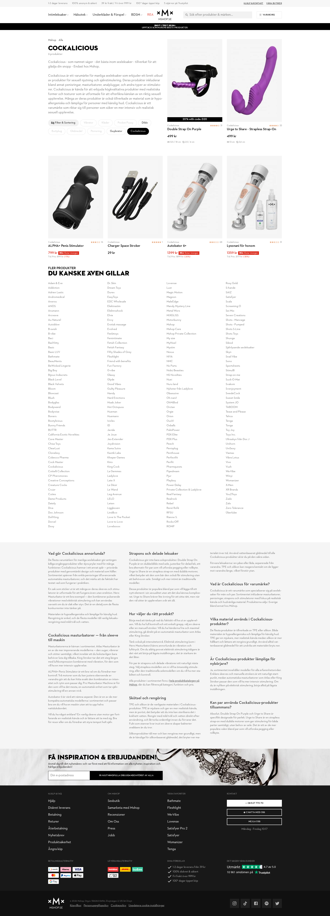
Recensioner (116, 814)
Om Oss (113, 821)
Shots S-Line (233, 329)
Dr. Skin (111, 283)
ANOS (52, 306)
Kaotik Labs (114, 453)
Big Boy (52, 370)
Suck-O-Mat (233, 379)
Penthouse (173, 453)
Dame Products (57, 499)
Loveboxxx (113, 526)
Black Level (54, 379)
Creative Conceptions (61, 480)
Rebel (170, 503)
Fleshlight (113, 356)
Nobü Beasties (175, 370)
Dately (52, 503)
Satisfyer (231, 297)
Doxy (51, 526)
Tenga (229, 421)
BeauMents (55, 361)
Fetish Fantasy (115, 347)
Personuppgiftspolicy (96, 905)
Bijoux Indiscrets (57, 375)
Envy (110, 320)
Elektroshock (115, 310)
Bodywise (53, 411)
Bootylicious (55, 421)
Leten (110, 503)
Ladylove (112, 476)
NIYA (170, 356)
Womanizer (232, 480)
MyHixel (171, 343)
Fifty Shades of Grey (119, 352)
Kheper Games (116, 457)
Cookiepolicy (118, 905)
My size (171, 338)
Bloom (52, 388)
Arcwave (53, 315)
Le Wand (112, 489)
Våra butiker (274, 3)
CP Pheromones (58, 476)
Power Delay (174, 485)
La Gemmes (114, 471)
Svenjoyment (233, 388)
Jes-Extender (115, 439)
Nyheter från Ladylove (180, 388)
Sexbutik (114, 801)
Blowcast (53, 393)
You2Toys (231, 494)
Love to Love (115, 522)
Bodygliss (53, 402)
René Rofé (173, 508)
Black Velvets (56, 384)
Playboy (171, 480)
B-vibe (52, 333)
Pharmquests (174, 466)
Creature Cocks (57, 485)
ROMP (171, 526)
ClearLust (54, 448)
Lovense (172, 283)
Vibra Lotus (232, 457)
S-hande (230, 288)
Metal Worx (173, 310)
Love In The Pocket (118, 517)
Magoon (171, 297)
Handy (111, 393)
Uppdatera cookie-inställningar (146, 905)
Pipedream (173, 471)
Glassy (111, 375)
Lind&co (112, 512)
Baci (50, 338)
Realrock (172, 499)
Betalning (54, 814)
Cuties (52, 494)
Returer (53, 821)
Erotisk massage (116, 324)
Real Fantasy (174, 494)
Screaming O (233, 306)
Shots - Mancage (235, 320)
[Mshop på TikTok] (245, 903)
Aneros (52, 301)
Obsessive (173, 393)
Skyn (228, 352)
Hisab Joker (114, 402)
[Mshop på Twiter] (277, 903)
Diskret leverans (59, 808)
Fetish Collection (117, 343)
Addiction (54, 288)
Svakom (230, 384)
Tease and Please (236, 411)
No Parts (172, 366)
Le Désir (112, 485)
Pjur (169, 476)
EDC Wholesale (116, 301)
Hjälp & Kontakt (253, 3)
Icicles (111, 421)
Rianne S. (172, 517)
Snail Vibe (231, 356)
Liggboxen (113, 508)
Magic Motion (175, 292)
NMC (170, 361)
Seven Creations (235, 315)
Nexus (170, 352)
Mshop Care (174, 329)
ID (108, 425)
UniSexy (230, 448)
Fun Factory (114, 366)
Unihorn (230, 444)
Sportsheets (233, 366)
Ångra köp (55, 849)
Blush (51, 398)
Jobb (111, 835)
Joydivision (113, 444)
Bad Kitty (53, 343)
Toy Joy (230, 430)
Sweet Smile (233, 398)
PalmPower (173, 430)
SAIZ (229, 292)
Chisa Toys (54, 444)
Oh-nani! (172, 398)
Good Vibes (114, 384)
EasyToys (112, 297)
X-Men (229, 485)
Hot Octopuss (115, 407)
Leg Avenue (114, 494)
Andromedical (56, 297)
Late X (111, 480)
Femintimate (114, 338)
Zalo (228, 503)
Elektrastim (114, 306)
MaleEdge (173, 301)
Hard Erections (116, 398)
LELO (110, 499)
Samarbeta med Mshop (124, 808)
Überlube (231, 512)
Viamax (230, 453)
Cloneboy (54, 453)
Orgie (170, 411)
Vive (228, 462)
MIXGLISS (173, 315)
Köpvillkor (75, 905)
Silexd (229, 343)
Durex (111, 292)
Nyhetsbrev (56, 835)
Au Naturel (54, 320)
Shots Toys (232, 333)
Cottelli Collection (59, 471)
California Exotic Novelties (63, 434)
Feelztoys (112, 333)
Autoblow (54, 324)
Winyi (229, 476)
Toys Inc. (231, 434)
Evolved (112, 329)
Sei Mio (230, 310)
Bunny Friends (56, 425)
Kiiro (110, 462)
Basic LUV (54, 352)
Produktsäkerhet (59, 842)
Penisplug (172, 448)
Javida (111, 430)
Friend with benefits (119, 361)
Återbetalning (58, 828)
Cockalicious (55, 466)
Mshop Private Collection (181, 333)
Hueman (112, 411)
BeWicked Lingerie (59, 366)
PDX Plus (172, 439)
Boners (52, 416)
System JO (232, 402)
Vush (229, 466)
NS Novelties (174, 375)
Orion (170, 416)
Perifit (170, 462)
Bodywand (54, 407)
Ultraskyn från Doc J (237, 439)
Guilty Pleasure (116, 388)
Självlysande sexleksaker (240, 347)
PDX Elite (172, 434)
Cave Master (55, 439)
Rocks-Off (173, 522)
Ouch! (170, 421)
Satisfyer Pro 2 (177, 828)
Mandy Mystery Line (178, 306)
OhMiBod (172, 402)
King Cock (113, 466)
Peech (170, 444)
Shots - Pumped (235, 324)
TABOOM (232, 407)
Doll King (53, 517)
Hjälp (51, 801)
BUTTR (52, 430)
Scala (229, 301)
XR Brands (232, 489)
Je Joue (112, 434)
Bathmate (54, 356)
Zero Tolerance (234, 508)
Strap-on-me (233, 375)
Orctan (171, 407)
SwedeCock (233, 393)
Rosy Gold (232, 283)
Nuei (169, 379)
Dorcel (52, 522)
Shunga (230, 338)
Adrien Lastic (56, 292)
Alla (61, 40)
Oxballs (171, 425)
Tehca (229, 416)
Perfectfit (172, 457)
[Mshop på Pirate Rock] (266, 903)
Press (111, 828)
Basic (51, 347)
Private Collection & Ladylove (184, 489)
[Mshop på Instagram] (234, 903)
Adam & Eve (55, 283)
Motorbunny (174, 320)
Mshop (52, 40)
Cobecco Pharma (58, 457)
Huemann (113, 416)
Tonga (229, 425)
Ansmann (53, 310)
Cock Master (55, 462)
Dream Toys (114, 288)
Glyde (110, 379)
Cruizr (51, 489)
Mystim (171, 347)
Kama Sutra (114, 448)
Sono (229, 361)
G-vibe (111, 370)
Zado (229, 499)
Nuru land (172, 384)
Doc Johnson (56, 512)
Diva (50, 508)
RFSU (170, 512)
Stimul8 (230, 370)
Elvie (110, 315)
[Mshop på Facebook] (255, 903)
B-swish (52, 329)
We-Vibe (230, 471)
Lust (169, 288)
